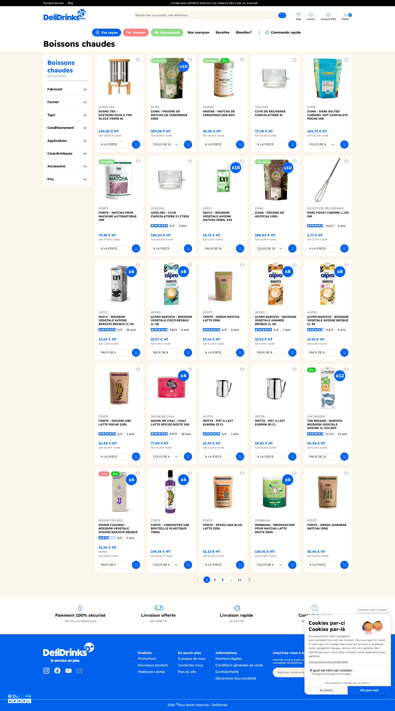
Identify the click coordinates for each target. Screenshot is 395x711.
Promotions (147, 658)
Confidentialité (227, 672)
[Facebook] (57, 672)
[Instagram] (46, 672)
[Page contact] (80, 672)
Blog (70, 3)
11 (239, 580)
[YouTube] (68, 672)
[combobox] (166, 144)
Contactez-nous (190, 665)
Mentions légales (228, 658)
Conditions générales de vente (239, 665)
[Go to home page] (80, 652)
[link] (81, 14)
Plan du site (187, 672)
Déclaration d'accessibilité (235, 678)
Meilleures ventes (151, 672)
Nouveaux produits (153, 665)
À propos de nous (53, 3)
